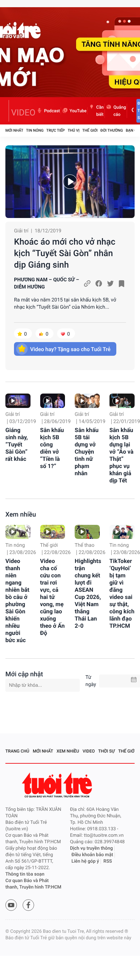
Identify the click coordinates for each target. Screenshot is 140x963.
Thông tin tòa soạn (25, 874)
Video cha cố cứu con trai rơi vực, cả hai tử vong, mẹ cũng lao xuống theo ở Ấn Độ (52, 597)
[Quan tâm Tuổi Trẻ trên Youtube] (11, 905)
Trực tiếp (55, 130)
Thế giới (90, 130)
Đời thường (112, 130)
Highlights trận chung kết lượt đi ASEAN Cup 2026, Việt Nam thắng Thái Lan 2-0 (88, 593)
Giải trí (21, 231)
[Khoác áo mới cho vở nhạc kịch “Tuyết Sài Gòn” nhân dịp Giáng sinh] (70, 181)
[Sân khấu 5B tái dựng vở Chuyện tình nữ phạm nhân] (87, 401)
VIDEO (23, 113)
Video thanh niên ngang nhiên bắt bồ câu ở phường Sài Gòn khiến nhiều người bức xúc (17, 601)
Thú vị (73, 130)
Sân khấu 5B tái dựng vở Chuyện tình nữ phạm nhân (86, 452)
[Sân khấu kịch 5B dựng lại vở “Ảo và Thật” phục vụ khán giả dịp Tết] (122, 401)
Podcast (52, 110)
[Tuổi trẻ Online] (58, 785)
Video (89, 751)
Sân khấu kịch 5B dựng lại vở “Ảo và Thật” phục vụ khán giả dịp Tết (121, 455)
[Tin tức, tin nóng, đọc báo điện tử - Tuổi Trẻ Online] (7, 111)
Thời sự (106, 751)
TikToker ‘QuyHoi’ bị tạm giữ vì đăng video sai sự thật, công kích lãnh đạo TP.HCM (122, 593)
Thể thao (84, 545)
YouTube (78, 110)
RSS (107, 861)
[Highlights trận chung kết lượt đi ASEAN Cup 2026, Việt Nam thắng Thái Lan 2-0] (87, 532)
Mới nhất (14, 130)
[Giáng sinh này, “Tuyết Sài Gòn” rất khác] (18, 401)
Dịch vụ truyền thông (91, 848)
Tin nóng (35, 130)
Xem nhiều (20, 514)
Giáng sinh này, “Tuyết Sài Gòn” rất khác (16, 444)
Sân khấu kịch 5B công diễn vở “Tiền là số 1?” (52, 448)
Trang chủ (17, 751)
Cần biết (100, 111)
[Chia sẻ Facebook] (98, 283)
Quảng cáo (119, 111)
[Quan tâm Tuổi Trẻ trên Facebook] (28, 905)
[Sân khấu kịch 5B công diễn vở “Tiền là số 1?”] (52, 401)
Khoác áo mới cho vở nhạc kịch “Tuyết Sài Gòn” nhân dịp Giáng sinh (64, 253)
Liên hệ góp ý (85, 861)
